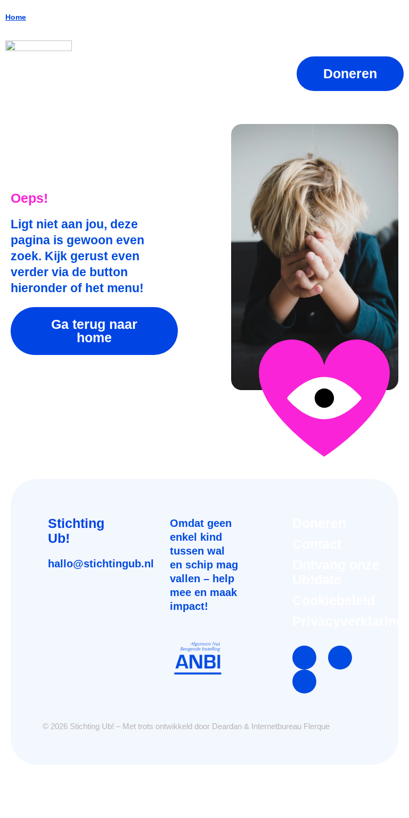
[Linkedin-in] (340, 658)
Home (15, 17)
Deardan (227, 726)
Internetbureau (276, 726)
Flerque (317, 726)
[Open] (266, 73)
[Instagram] (304, 681)
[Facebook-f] (304, 658)
